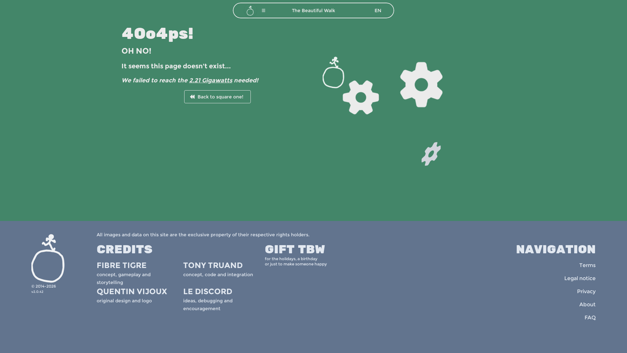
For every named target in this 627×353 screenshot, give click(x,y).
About (587, 304)
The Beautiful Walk (313, 10)
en (378, 10)
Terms (587, 265)
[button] (263, 10)
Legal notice (580, 278)
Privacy (586, 291)
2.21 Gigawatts (210, 80)
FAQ (590, 317)
